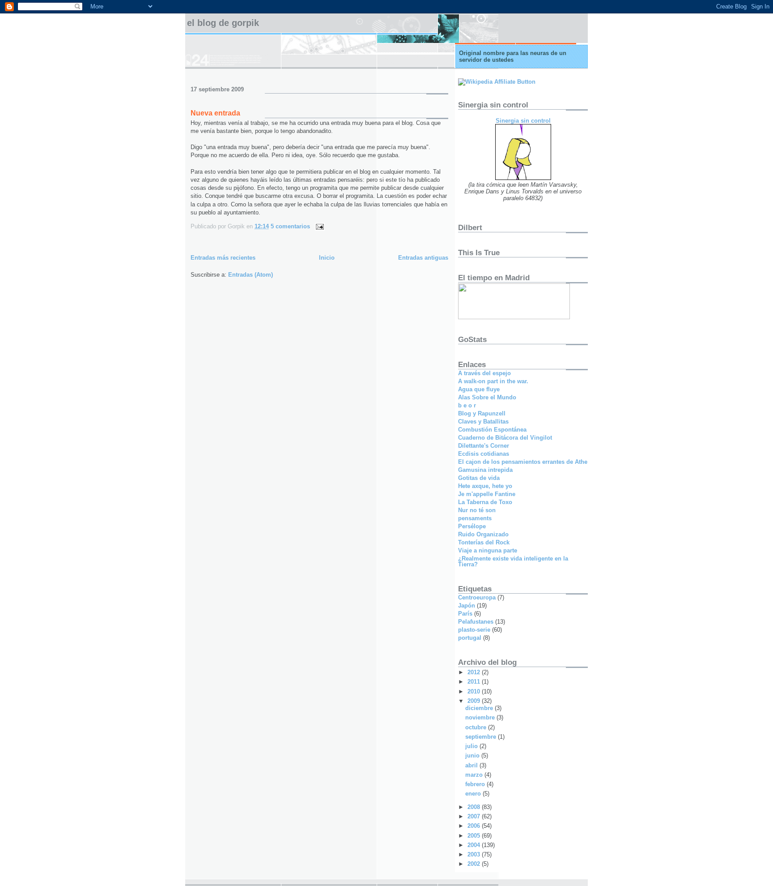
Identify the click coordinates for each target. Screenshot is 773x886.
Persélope (472, 526)
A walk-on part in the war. (493, 381)
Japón (466, 605)
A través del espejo (484, 373)
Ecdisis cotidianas (483, 453)
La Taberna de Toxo (485, 502)
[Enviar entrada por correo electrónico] (318, 226)
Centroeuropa (477, 597)
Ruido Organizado (483, 534)
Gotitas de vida (479, 478)
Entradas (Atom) (250, 274)
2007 (474, 816)
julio (472, 746)
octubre (476, 727)
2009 (474, 701)
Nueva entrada (215, 113)
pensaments (475, 518)
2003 (474, 854)
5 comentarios (290, 226)
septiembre (481, 736)
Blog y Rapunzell (481, 413)
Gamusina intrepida (485, 470)
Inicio (327, 257)
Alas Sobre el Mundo (487, 397)
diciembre (480, 708)
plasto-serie (474, 629)
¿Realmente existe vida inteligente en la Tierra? (513, 561)
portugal (469, 637)
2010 (474, 691)
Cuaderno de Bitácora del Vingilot (505, 437)
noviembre (481, 717)
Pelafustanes (475, 621)
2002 (474, 863)
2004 (474, 845)
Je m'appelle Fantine (486, 494)
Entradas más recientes (223, 257)
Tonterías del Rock (484, 542)
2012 (474, 672)
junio (473, 755)
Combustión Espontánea (492, 429)
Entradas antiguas (423, 257)
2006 (474, 825)
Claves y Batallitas (483, 421)
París (465, 613)
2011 (474, 681)
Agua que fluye (479, 389)
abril (472, 765)
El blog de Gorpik (223, 23)
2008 (474, 807)
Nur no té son (477, 510)
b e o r (467, 405)
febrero (476, 784)
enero (474, 793)
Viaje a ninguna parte (487, 550)
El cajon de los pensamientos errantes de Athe (522, 461)
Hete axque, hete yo (485, 486)
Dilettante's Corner (483, 445)
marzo (474, 774)
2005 (474, 835)
